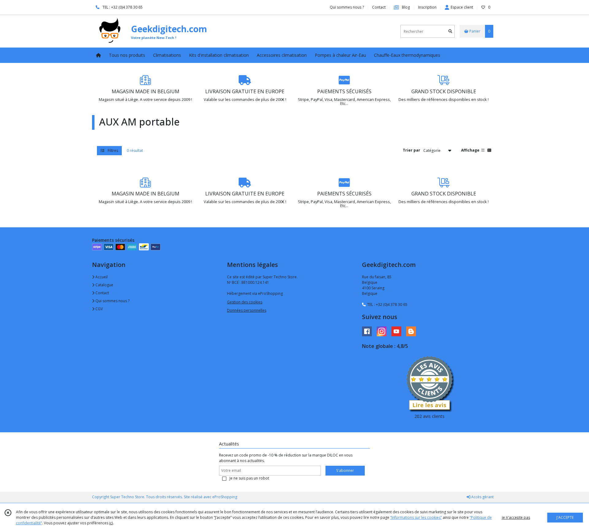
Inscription (427, 7)
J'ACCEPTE (565, 517)
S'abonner (345, 470)
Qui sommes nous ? (111, 300)
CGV (98, 308)
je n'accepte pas (516, 517)
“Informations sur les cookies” (416, 517)
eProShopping (224, 496)
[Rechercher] (450, 31)
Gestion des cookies (244, 302)
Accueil (101, 276)
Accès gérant (482, 496)
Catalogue (103, 284)
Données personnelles (246, 310)
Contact (379, 7)
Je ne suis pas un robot (249, 478)
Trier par (411, 150)
